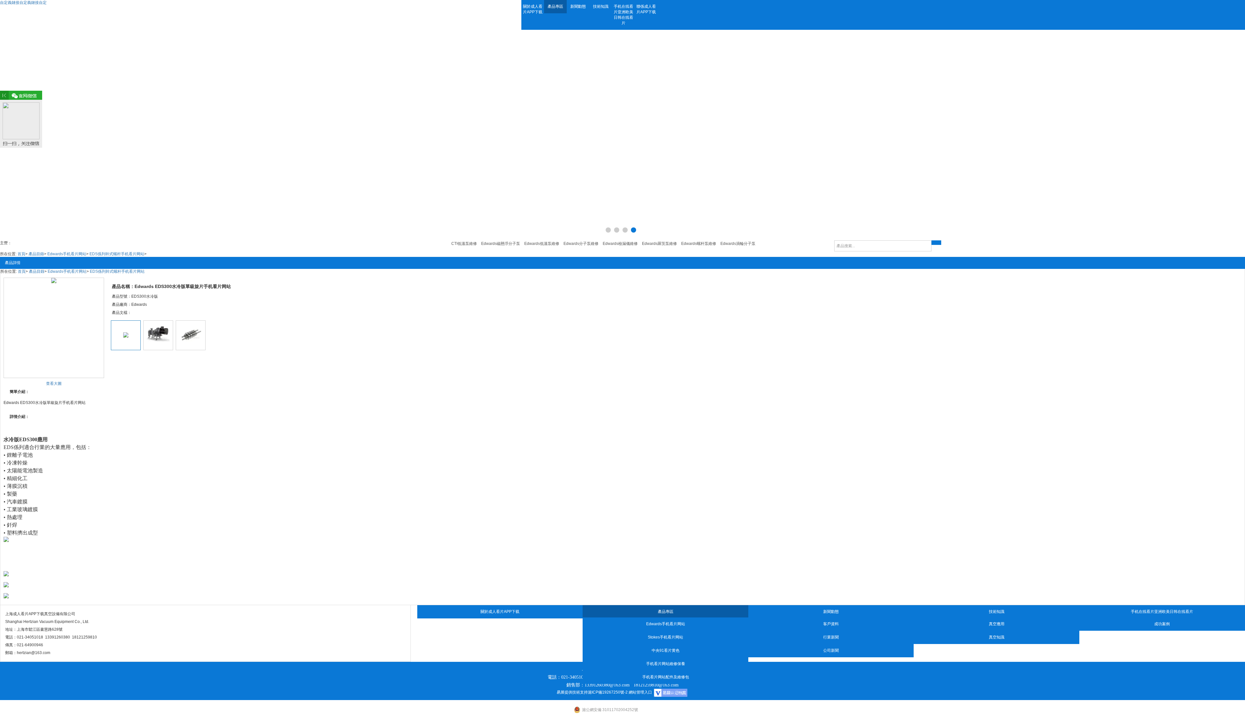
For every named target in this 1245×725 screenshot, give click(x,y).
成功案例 (1162, 624)
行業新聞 (831, 637)
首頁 (21, 254)
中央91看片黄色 (666, 650)
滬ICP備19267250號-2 (608, 692)
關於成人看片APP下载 (532, 9)
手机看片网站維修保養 (665, 664)
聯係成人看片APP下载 (646, 9)
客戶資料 (831, 624)
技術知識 (601, 6)
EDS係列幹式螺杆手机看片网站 (116, 254)
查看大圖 (54, 383)
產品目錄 (36, 254)
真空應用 (996, 624)
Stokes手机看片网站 (665, 637)
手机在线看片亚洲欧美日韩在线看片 (623, 14)
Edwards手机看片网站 (66, 254)
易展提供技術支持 (572, 692)
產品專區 (555, 6)
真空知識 (996, 637)
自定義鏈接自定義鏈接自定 (23, 2)
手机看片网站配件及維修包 (665, 677)
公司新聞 (831, 650)
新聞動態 (578, 6)
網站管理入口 (640, 692)
